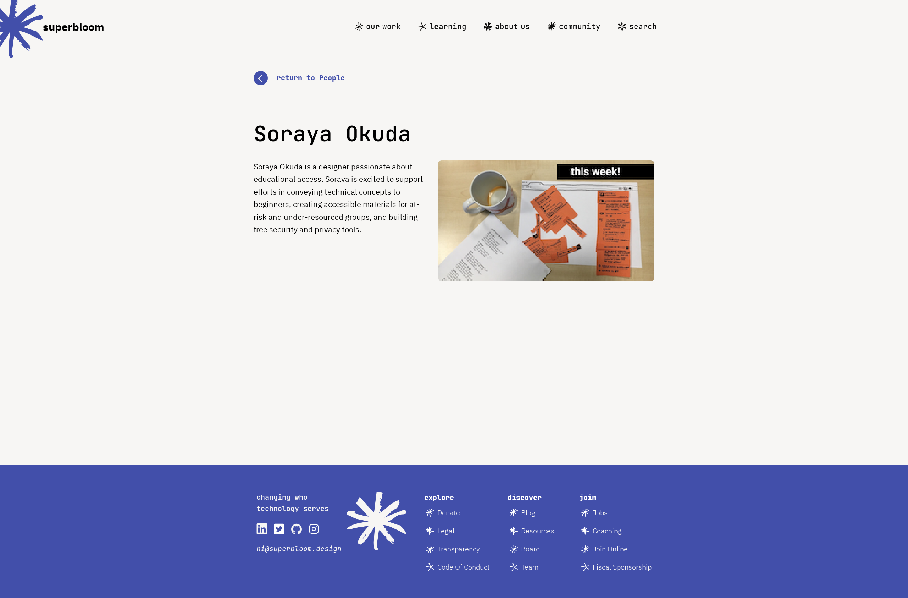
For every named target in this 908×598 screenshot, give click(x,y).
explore (439, 497)
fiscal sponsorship (622, 566)
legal (445, 530)
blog (528, 512)
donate (448, 512)
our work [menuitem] (383, 26)
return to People (311, 77)
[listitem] (261, 528)
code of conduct (463, 566)
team (530, 566)
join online (610, 548)
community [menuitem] (579, 26)
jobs (600, 512)
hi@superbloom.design (299, 548)
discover (525, 497)
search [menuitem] (643, 26)
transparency (458, 548)
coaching (607, 530)
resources (537, 530)
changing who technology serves (292, 503)
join (587, 497)
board (530, 548)
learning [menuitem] (448, 26)
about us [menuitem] (512, 26)
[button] (454, 78)
